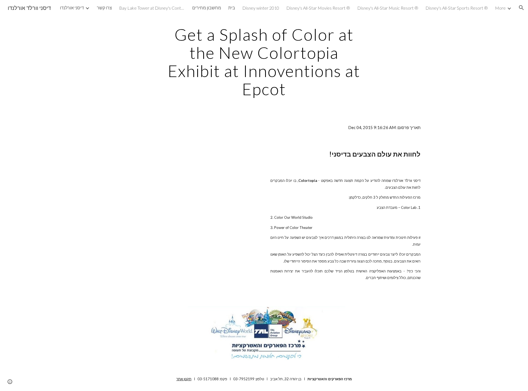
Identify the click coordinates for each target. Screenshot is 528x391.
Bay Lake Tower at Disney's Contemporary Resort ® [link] (152, 7)
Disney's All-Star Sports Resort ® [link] (456, 7)
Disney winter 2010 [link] (260, 7)
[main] (264, 61)
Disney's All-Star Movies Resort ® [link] (318, 7)
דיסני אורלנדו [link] (72, 7)
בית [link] (231, 7)
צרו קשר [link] (104, 7)
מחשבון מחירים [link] (206, 7)
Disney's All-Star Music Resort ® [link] (387, 7)
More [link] (500, 7)
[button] (521, 7)
